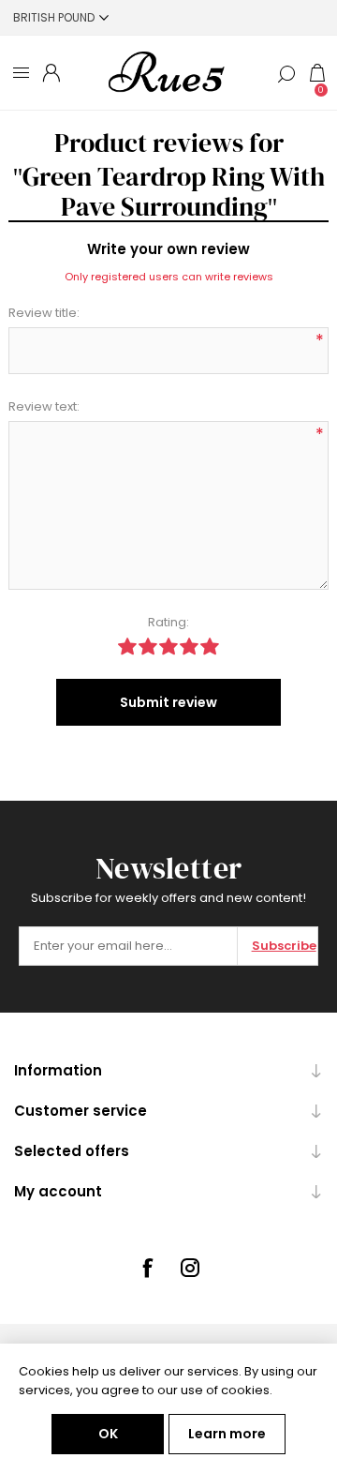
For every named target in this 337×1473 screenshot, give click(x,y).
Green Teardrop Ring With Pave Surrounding (173, 191)
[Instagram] (190, 1267)
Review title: (44, 313)
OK (108, 1433)
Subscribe (284, 945)
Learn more (227, 1433)
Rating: (168, 622)
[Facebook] (147, 1267)
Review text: (44, 406)
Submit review (168, 702)
